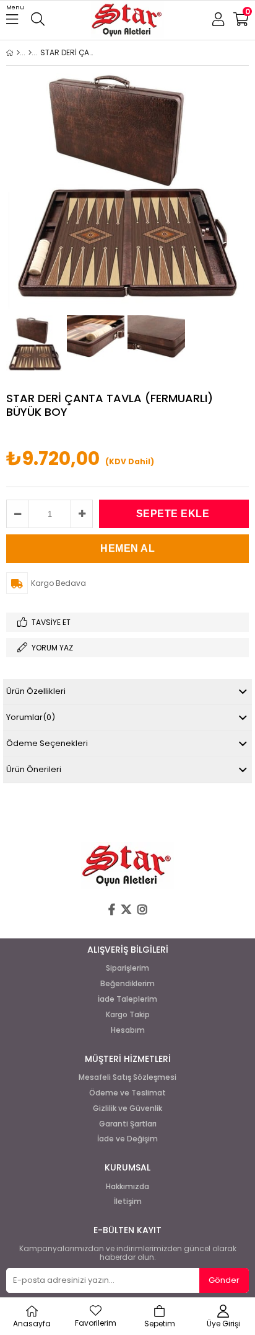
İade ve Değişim (127, 1139)
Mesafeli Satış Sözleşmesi (127, 1077)
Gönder (224, 1280)
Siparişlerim (127, 968)
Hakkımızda (127, 1186)
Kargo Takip (128, 1014)
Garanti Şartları (128, 1124)
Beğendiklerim (127, 983)
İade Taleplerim (127, 999)
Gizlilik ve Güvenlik (127, 1108)
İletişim (128, 1201)
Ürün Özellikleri (36, 691)
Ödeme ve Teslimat (127, 1093)
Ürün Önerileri (33, 769)
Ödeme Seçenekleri (47, 743)
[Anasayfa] (18, 52)
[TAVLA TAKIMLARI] (30, 52)
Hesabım (128, 1030)
